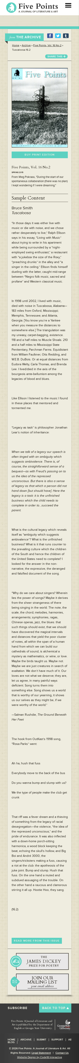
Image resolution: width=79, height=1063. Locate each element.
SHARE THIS (54, 56)
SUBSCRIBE (17, 1008)
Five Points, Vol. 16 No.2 (47, 45)
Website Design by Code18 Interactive (39, 1057)
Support (57, 1039)
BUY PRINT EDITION (40, 154)
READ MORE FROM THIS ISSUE (37, 940)
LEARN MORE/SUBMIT (42, 961)
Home (15, 45)
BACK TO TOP (53, 1008)
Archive (26, 45)
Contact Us (62, 1053)
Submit (41, 1039)
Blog (11, 1042)
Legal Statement (41, 1053)
